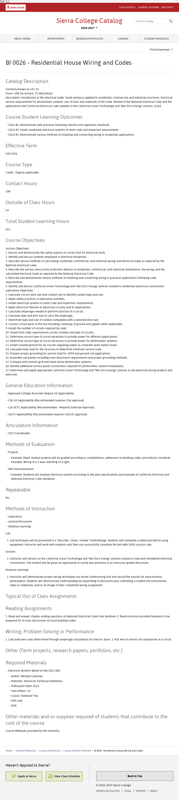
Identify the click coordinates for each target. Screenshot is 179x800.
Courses (123, 38)
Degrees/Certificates (89, 38)
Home (9, 750)
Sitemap (141, 790)
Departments (55, 38)
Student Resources (156, 38)
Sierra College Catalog (89, 20)
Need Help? (167, 7)
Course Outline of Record (77, 750)
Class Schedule (127, 7)
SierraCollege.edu (108, 790)
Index (153, 790)
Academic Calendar (148, 7)
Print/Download (159, 49)
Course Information (49, 750)
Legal (127, 790)
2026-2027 (87, 28)
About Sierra (22, 38)
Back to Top (135, 776)
